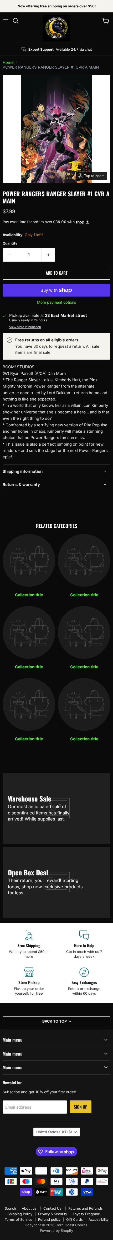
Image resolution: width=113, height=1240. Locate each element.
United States (54, 1132)
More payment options (56, 302)
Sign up (80, 1107)
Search (10, 1208)
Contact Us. (53, 1208)
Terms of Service (18, 1219)
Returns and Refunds (85, 1208)
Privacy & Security (52, 1214)
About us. (30, 1208)
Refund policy (49, 1219)
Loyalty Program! (86, 1214)
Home (8, 62)
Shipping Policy (20, 1214)
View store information (25, 327)
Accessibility (99, 1219)
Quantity (10, 243)
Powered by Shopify (56, 1230)
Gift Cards (74, 1219)
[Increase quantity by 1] (48, 255)
